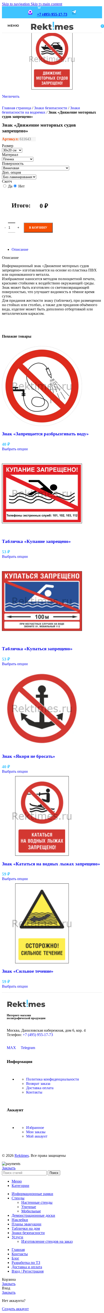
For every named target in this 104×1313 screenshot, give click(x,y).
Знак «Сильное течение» (27, 971)
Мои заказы (35, 1132)
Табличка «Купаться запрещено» (37, 648)
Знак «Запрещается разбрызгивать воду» (45, 433)
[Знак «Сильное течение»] (42, 962)
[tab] (20, 249)
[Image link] (26, 1009)
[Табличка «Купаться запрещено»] (42, 639)
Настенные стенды (36, 1202)
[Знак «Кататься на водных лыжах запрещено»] (42, 854)
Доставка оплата (39, 1088)
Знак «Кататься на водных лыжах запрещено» (51, 863)
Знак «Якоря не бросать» (28, 756)
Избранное (35, 1128)
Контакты (34, 1092)
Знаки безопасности (50, 108)
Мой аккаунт (36, 1136)
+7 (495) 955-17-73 (52, 14)
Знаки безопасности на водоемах (41, 110)
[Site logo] (52, 33)
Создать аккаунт (15, 1309)
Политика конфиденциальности (52, 1079)
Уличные (28, 1207)
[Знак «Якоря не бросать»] (42, 747)
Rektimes (22, 1155)
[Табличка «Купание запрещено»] (42, 532)
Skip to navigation (16, 4)
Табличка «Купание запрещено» (36, 541)
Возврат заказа (38, 1083)
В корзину (38, 227)
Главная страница (16, 108)
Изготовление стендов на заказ (47, 1241)
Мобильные (31, 1211)
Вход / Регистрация (28, 1271)
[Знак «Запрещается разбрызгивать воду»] (42, 425)
